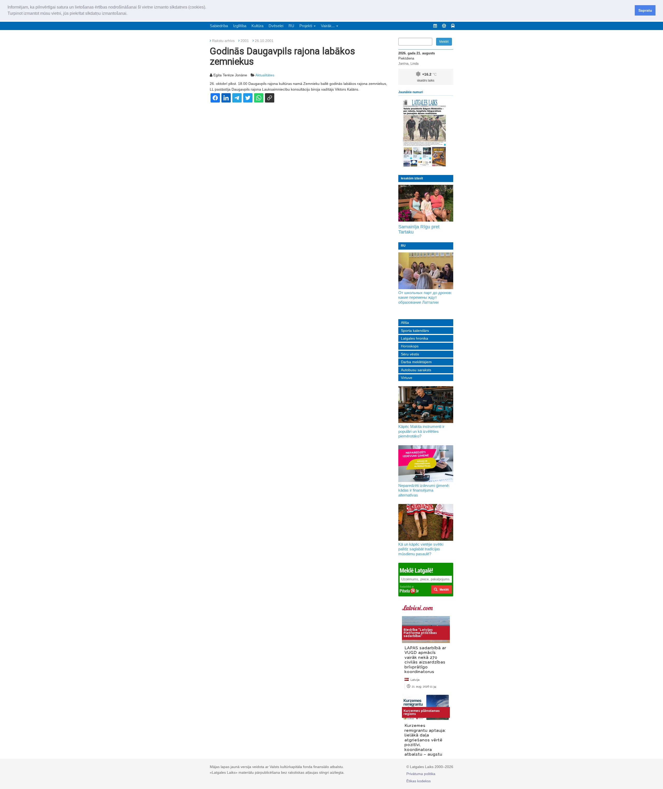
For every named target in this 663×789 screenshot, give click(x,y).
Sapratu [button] (645, 10)
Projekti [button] (306, 26)
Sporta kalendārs (415, 330)
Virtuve (406, 378)
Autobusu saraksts (416, 370)
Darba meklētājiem (416, 362)
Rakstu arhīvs (223, 41)
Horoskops (410, 346)
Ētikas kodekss (418, 781)
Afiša (405, 322)
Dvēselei (276, 26)
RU (291, 26)
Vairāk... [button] (328, 26)
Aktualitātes (264, 75)
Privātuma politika (420, 774)
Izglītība (239, 26)
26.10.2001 (264, 41)
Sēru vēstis (410, 354)
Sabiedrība (219, 26)
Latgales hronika (414, 338)
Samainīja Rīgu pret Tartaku (418, 229)
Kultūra (257, 26)
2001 (245, 41)
